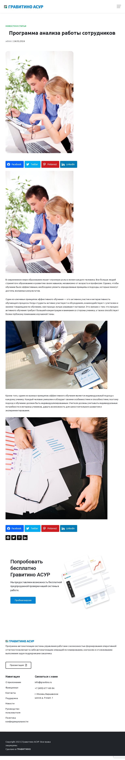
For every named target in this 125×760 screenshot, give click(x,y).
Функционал (12, 687)
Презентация (17, 665)
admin (8, 41)
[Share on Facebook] (8, 537)
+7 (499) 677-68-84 (44, 688)
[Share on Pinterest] (19, 537)
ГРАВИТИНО (24, 749)
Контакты (11, 693)
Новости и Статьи (16, 26)
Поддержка (12, 698)
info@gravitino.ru (43, 682)
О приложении (13, 682)
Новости (10, 703)
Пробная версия (23, 600)
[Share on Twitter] (13, 537)
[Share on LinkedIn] (25, 537)
